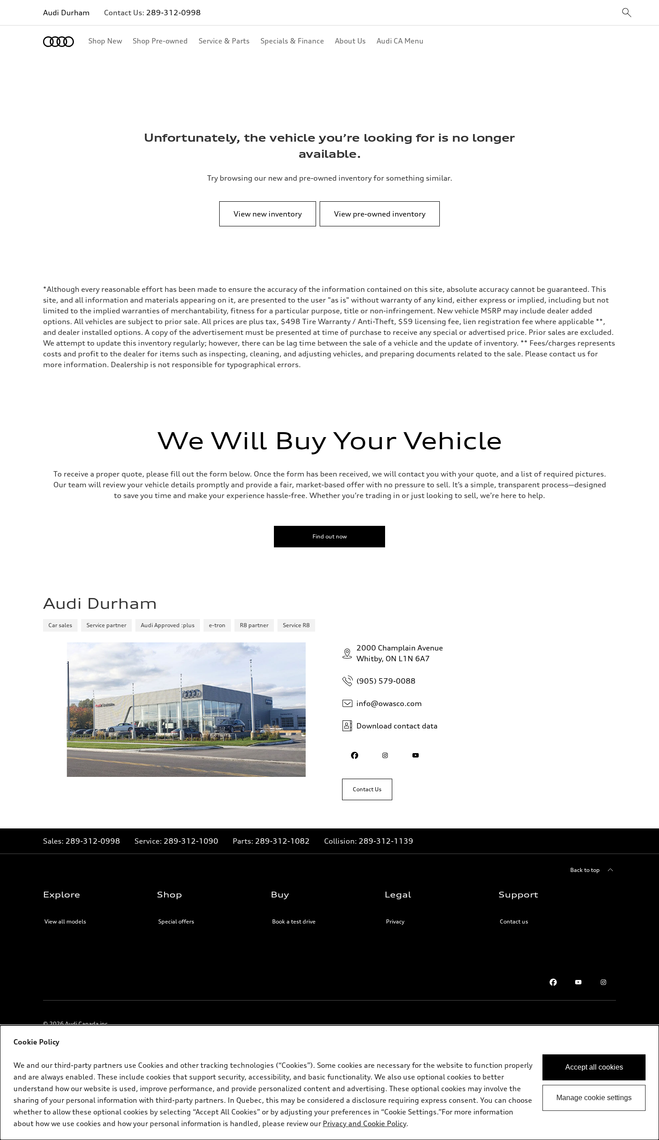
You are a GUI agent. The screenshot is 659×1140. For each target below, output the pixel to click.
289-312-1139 (386, 841)
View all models (65, 921)
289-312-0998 (173, 12)
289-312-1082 (282, 841)
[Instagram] (603, 982)
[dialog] (329, 1082)
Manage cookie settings (594, 1097)
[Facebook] (553, 982)
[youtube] (415, 755)
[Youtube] (578, 982)
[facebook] (354, 755)
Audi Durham (66, 12)
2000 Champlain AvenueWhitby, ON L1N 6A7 (399, 653)
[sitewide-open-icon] (626, 13)
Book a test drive (294, 921)
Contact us (514, 921)
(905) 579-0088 (386, 680)
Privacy (395, 921)
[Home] (58, 41)
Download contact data (397, 725)
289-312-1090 (191, 841)
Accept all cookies (594, 1067)
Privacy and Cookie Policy (364, 1123)
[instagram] (385, 755)
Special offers (176, 921)
